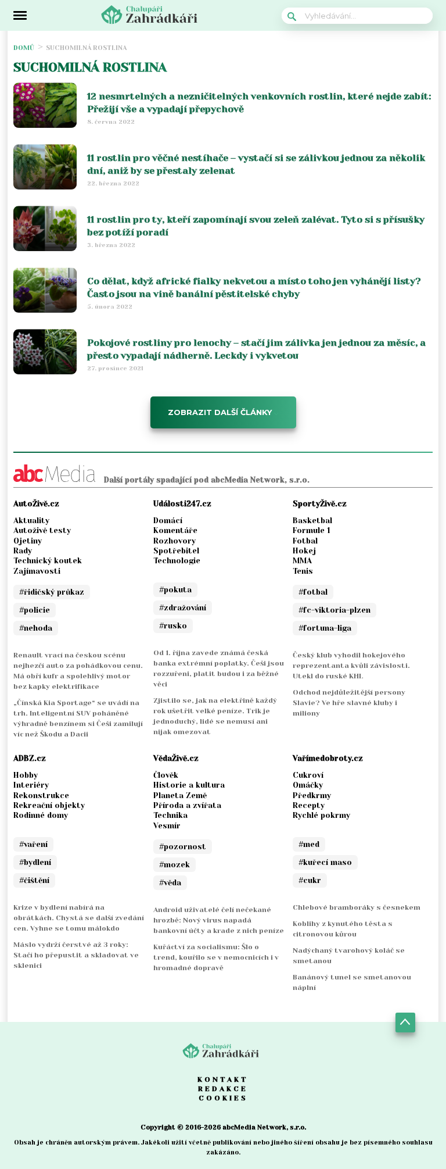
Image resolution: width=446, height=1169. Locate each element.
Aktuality (31, 520)
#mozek (174, 864)
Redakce (223, 1089)
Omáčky (308, 785)
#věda (170, 882)
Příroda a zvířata (187, 805)
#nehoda (35, 628)
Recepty (309, 805)
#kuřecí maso (325, 862)
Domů (23, 48)
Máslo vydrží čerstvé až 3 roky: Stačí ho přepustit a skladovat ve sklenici (76, 955)
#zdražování (182, 607)
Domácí (167, 520)
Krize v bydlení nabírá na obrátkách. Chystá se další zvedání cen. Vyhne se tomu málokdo (78, 917)
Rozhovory (174, 541)
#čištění (34, 880)
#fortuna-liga (324, 628)
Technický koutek (47, 560)
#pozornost (182, 846)
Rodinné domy (40, 815)
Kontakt (223, 1079)
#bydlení (35, 862)
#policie (34, 610)
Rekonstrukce (41, 795)
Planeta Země (180, 795)
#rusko (173, 625)
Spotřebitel (176, 550)
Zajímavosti (36, 571)
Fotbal (305, 541)
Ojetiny (27, 541)
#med (308, 844)
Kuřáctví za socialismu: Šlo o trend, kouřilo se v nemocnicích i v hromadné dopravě (216, 957)
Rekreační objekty (49, 805)
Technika (170, 815)
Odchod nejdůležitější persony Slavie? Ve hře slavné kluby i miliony (349, 702)
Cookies (223, 1098)
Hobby (25, 775)
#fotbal (313, 592)
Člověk (165, 775)
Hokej (304, 550)
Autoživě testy (42, 530)
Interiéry (31, 785)
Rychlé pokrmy (321, 815)
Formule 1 (311, 530)
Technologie (176, 560)
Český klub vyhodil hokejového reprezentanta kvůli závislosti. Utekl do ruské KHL (351, 665)
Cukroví (308, 775)
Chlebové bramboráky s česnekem (356, 907)
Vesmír (167, 825)
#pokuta (175, 589)
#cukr (309, 880)
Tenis (303, 571)
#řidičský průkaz (51, 592)
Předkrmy (312, 795)
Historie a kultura (189, 785)
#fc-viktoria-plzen (334, 610)
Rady (22, 550)
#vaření (33, 844)
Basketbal (312, 520)
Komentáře (175, 530)
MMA (302, 560)
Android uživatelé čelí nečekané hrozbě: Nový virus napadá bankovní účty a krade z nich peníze (218, 920)
